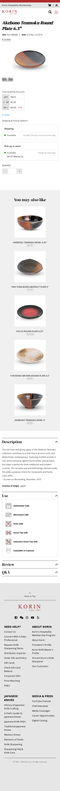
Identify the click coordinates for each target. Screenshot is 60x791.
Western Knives (12, 734)
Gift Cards (9, 662)
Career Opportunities (43, 715)
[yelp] (38, 617)
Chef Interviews (40, 706)
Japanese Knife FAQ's (15, 721)
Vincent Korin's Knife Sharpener (43, 659)
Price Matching (12, 680)
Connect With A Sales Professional (15, 638)
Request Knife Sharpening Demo (13, 646)
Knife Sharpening (13, 744)
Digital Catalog (39, 720)
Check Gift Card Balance (12, 669)
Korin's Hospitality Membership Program (43, 633)
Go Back (7, 40)
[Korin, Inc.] (10, 12)
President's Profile (41, 644)
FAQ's (7, 685)
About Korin (38, 640)
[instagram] (27, 617)
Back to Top (30, 596)
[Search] (50, 12)
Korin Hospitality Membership (16, 5)
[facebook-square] (16, 617)
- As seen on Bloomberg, (21, 479)
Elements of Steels (13, 739)
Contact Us (10, 631)
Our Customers (40, 666)
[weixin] (21, 617)
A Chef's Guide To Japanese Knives (13, 715)
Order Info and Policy (15, 658)
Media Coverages (41, 710)
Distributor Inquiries (15, 653)
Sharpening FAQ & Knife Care (13, 751)
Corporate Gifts (12, 675)
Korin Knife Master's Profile (42, 651)
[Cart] (49, 5)
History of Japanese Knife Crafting (14, 707)
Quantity (6, 165)
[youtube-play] (32, 617)
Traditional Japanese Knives (15, 728)
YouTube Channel (41, 701)
